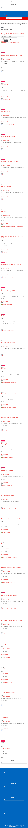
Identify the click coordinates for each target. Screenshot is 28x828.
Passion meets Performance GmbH (11, 519)
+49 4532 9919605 (6, 165)
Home (1, 12)
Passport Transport (6, 544)
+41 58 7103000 (6, 295)
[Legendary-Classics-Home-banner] (14, 822)
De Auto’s (7, 12)
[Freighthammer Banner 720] (14, 764)
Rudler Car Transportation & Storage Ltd (12, 620)
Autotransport (4, 66)
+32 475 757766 (6, 190)
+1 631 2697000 (6, 599)
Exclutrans (4, 369)
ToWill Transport (5, 669)
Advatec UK (4, 84)
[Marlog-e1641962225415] (14, 9)
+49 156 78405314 (6, 474)
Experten (23, 12)
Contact (2, 15)
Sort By (3, 32)
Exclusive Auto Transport (8, 342)
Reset (2, 41)
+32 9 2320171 (6, 373)
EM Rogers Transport (7, 316)
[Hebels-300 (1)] (14, 794)
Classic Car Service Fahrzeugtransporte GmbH (12, 237)
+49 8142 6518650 (6, 421)
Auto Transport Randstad (8, 136)
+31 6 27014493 (6, 140)
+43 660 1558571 (6, 115)
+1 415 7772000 (6, 268)
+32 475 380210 (6, 499)
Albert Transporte (6, 111)
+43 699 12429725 (6, 721)
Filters (2, 27)
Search (6, 40)
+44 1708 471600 (6, 648)
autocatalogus (13, 14)
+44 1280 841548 (6, 571)
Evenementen (21, 14)
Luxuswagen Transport (7, 470)
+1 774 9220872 (6, 346)
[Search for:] (14, 18)
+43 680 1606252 (6, 523)
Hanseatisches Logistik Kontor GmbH (11, 55)
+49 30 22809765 (6, 696)
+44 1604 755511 (6, 320)
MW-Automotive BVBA (7, 495)
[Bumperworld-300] (14, 781)
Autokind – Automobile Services (10, 161)
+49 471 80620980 (6, 59)
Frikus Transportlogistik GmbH (9, 394)
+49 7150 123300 (6, 242)
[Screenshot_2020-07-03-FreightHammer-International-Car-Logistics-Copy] (14, 808)
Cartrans (3, 211)
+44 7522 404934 (6, 89)
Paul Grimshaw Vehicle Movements (11, 567)
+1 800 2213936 (6, 448)
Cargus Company (6, 186)
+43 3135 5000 (6, 398)
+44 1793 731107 (6, 624)
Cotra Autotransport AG (8, 291)
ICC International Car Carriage (9, 417)
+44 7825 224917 (6, 748)
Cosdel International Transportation (11, 264)
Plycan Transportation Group (9, 595)
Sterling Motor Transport (8, 644)
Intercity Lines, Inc (6, 444)
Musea (6, 14)
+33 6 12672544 (6, 673)
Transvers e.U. (5, 717)
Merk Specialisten (15, 12)
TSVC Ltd (3, 744)
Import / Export (4, 68)
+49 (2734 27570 (6, 215)
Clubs (2, 14)
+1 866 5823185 (6, 548)
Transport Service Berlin (8, 692)
